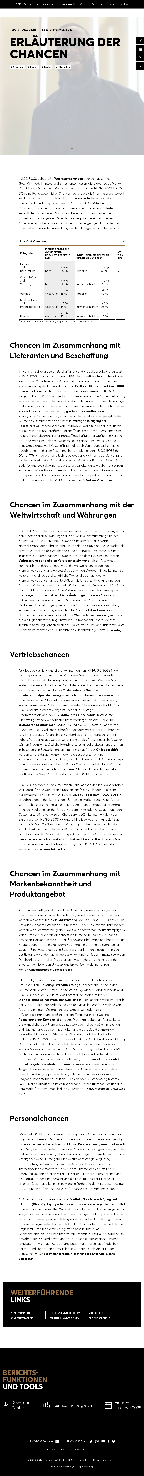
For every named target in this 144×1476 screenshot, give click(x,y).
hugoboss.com (84, 1466)
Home (13, 30)
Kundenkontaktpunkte (51, 849)
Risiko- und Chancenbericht (58, 30)
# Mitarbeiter (63, 67)
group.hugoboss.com (60, 1466)
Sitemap (93, 1449)
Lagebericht (28, 30)
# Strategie (17, 67)
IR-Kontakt (52, 1449)
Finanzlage (116, 630)
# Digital (46, 67)
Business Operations (98, 480)
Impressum (65, 1449)
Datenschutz (80, 1449)
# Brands (33, 67)
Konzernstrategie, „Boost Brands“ (51, 969)
